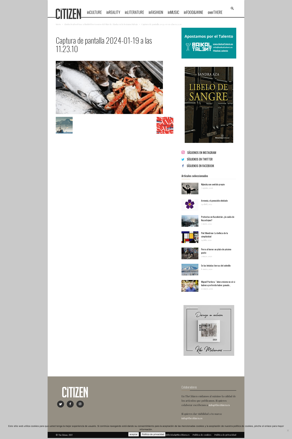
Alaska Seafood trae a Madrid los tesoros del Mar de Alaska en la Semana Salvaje (101, 24)
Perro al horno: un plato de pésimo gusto (216, 250)
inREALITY (113, 12)
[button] (232, 9)
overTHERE (215, 12)
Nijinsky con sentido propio (213, 184)
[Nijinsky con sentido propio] (189, 188)
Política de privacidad (153, 434)
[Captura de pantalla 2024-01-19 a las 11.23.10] (109, 113)
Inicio (58, 24)
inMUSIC (173, 12)
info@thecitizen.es (219, 405)
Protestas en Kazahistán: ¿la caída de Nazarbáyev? (217, 218)
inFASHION (156, 12)
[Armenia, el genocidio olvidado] (189, 205)
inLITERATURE (134, 12)
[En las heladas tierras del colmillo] (189, 269)
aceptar (134, 434)
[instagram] (80, 404)
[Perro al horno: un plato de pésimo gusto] (189, 253)
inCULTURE (94, 12)
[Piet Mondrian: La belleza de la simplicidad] (189, 237)
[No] (287, 430)
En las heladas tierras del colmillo (215, 265)
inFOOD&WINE (193, 12)
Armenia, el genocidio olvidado (214, 200)
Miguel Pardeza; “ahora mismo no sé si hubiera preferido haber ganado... (218, 283)
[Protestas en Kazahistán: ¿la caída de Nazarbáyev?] (189, 221)
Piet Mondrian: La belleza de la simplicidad (214, 234)
